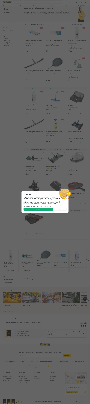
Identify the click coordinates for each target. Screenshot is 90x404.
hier (26, 203)
